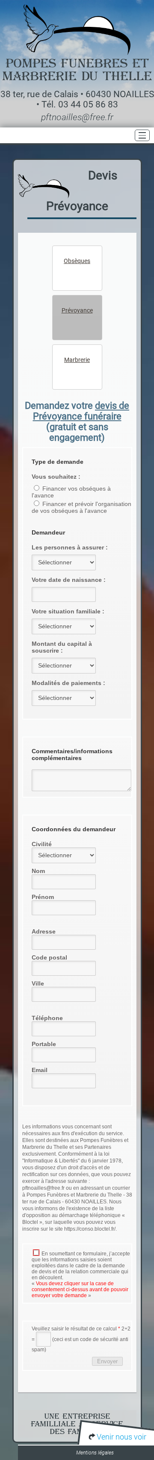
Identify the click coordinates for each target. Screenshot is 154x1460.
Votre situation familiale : (68, 611)
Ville (38, 983)
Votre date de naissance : (69, 579)
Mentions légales (95, 1453)
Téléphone (47, 1018)
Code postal (49, 957)
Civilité (42, 844)
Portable (44, 1044)
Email (39, 1070)
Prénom (43, 896)
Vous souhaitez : (56, 476)
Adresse (44, 931)
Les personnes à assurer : (70, 547)
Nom (38, 870)
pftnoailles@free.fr (77, 117)
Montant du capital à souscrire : (62, 647)
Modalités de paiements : (68, 682)
